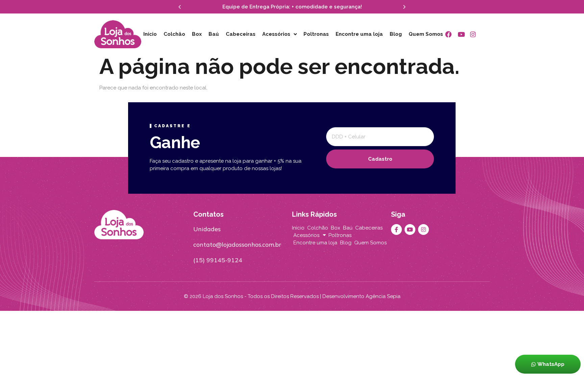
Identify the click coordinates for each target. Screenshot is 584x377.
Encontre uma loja (359, 34)
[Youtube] (410, 229)
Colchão (174, 34)
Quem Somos (426, 34)
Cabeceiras (241, 34)
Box (197, 34)
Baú (214, 34)
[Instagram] (423, 229)
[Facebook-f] (396, 229)
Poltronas (316, 34)
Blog (396, 34)
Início (150, 34)
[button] (179, 6)
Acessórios (276, 34)
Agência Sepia (383, 296)
